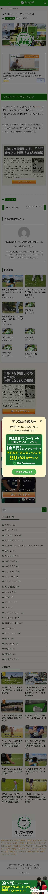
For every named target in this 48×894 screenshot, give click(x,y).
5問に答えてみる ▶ (24, 472)
